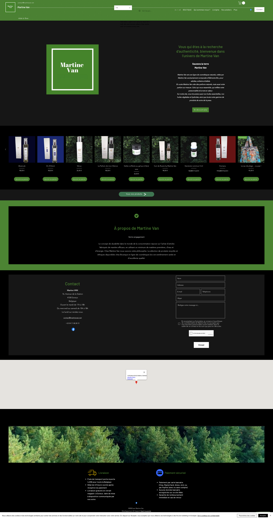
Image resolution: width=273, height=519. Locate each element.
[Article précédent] (5, 149)
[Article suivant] (267, 149)
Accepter (263, 516)
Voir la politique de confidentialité (208, 516)
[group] (136, 158)
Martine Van (24, 7)
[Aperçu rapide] (22, 149)
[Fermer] (270, 515)
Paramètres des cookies (247, 516)
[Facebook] (251, 10)
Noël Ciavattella (146, 511)
